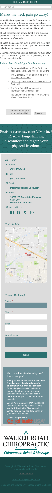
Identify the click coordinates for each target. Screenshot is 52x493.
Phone (9, 312)
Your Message (12, 335)
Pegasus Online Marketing (38, 485)
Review (40, 113)
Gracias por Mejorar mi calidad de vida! (18, 111)
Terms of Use (18, 480)
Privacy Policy (33, 480)
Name (9, 301)
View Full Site (26, 474)
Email (8, 324)
